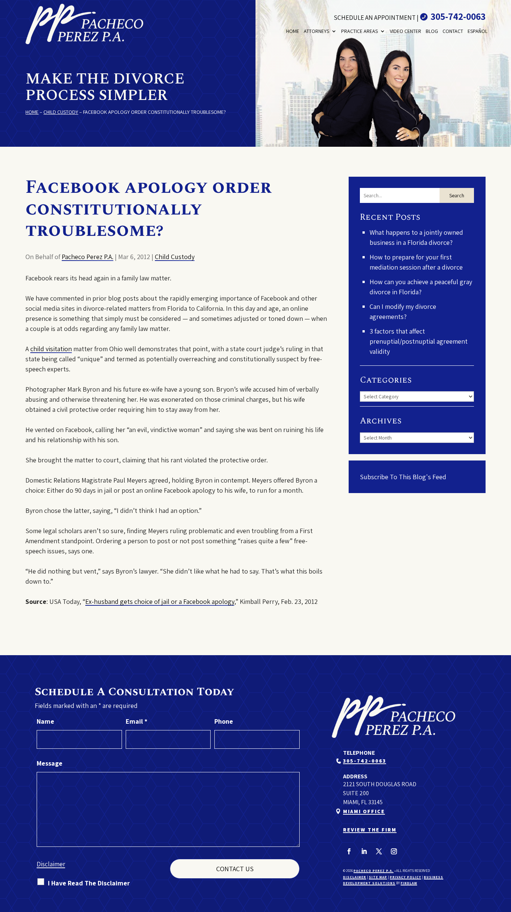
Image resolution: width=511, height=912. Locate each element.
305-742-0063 (458, 16)
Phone (223, 721)
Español (477, 31)
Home (292, 31)
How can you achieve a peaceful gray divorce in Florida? (421, 286)
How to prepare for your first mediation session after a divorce (416, 262)
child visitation (51, 348)
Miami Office (364, 811)
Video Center (405, 31)
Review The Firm (370, 829)
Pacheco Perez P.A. (87, 256)
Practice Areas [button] (359, 31)
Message (49, 763)
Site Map (378, 877)
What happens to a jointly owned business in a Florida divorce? (416, 237)
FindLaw (409, 883)
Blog (432, 31)
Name (45, 721)
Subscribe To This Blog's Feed (403, 476)
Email (136, 721)
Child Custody (175, 256)
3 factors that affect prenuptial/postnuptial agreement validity (419, 341)
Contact (453, 31)
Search (456, 195)
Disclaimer (51, 864)
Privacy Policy (405, 877)
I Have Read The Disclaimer (89, 883)
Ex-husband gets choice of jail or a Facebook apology (159, 601)
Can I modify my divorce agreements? (403, 311)
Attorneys (316, 31)
